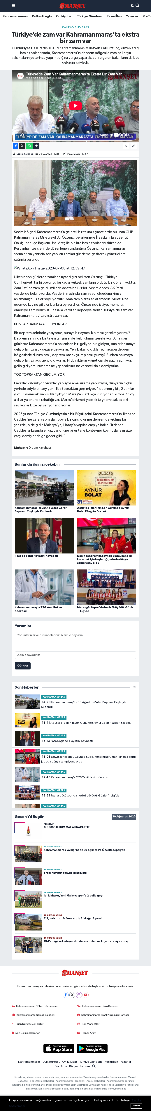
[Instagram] (79, 995)
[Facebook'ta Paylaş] (15, 146)
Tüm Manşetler (90, 1024)
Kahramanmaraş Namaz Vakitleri (36, 1015)
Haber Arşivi (89, 1033)
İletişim (85, 1066)
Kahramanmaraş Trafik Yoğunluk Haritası (105, 1015)
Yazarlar (132, 16)
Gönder (22, 665)
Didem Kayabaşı (25, 154)
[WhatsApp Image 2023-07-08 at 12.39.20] (75, 193)
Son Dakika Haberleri (27, 1033)
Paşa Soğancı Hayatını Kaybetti (36, 555)
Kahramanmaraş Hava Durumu (99, 1006)
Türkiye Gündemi (89, 16)
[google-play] (92, 1048)
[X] (72, 995)
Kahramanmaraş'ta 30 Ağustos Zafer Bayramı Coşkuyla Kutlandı (83, 705)
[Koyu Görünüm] (132, 5)
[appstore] (59, 1048)
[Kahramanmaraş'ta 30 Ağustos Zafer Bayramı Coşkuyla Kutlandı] (44, 487)
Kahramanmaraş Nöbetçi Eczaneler (37, 1006)
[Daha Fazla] (36, 146)
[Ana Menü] (13, 5)
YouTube (61, 1066)
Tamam (136, 1106)
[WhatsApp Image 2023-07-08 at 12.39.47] (49, 268)
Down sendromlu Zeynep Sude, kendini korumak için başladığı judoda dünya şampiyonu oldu (104, 559)
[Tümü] (134, 687)
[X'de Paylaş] (22, 146)
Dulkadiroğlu (42, 16)
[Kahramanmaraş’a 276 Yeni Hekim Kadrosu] (44, 587)
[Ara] (137, 5)
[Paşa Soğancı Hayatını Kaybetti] (44, 535)
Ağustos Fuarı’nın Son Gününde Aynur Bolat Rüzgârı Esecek (86, 722)
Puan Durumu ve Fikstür (29, 1024)
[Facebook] (66, 995)
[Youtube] (85, 995)
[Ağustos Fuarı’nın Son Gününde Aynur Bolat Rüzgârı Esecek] (106, 487)
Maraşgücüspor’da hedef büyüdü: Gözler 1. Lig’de (81, 795)
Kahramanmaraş (15, 16)
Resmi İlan (114, 16)
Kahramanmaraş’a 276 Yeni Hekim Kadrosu (75, 777)
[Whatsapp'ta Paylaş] (29, 146)
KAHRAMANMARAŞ (75, 27)
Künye (73, 1066)
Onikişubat (64, 16)
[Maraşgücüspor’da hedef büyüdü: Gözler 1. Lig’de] (106, 587)
